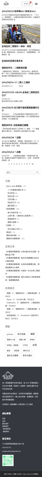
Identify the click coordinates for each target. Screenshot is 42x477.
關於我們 (11, 205)
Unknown (11, 302)
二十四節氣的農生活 (15, 190)
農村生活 (26, 350)
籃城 (8, 350)
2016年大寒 (21, 299)
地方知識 (21, 334)
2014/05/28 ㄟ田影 (11, 137)
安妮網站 (35, 474)
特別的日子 (12, 202)
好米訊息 (11, 193)
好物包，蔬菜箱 (12, 345)
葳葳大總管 (12, 222)
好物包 (32, 339)
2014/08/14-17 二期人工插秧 (16, 82)
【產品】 (8, 232)
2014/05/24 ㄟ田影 (11, 152)
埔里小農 (22, 339)
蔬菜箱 (16, 350)
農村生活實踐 (12, 355)
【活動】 (8, 225)
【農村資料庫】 (11, 235)
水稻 (34, 345)
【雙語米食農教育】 (13, 238)
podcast (10, 334)
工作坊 (25, 345)
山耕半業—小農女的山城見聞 (19, 215)
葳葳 (8, 293)
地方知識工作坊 (14, 229)
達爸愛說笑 (11, 315)
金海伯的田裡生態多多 (12, 60)
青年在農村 (27, 355)
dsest (9, 299)
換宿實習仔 (12, 219)
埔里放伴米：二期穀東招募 (14, 67)
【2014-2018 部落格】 (14, 186)
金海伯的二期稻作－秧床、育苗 (16, 46)
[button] (36, 4)
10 (32, 164)
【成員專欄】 (10, 209)
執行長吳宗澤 (13, 212)
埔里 (32, 334)
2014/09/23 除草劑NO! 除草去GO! (19, 11)
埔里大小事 (11, 339)
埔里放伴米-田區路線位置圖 (15, 125)
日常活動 (11, 199)
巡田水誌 (11, 196)
